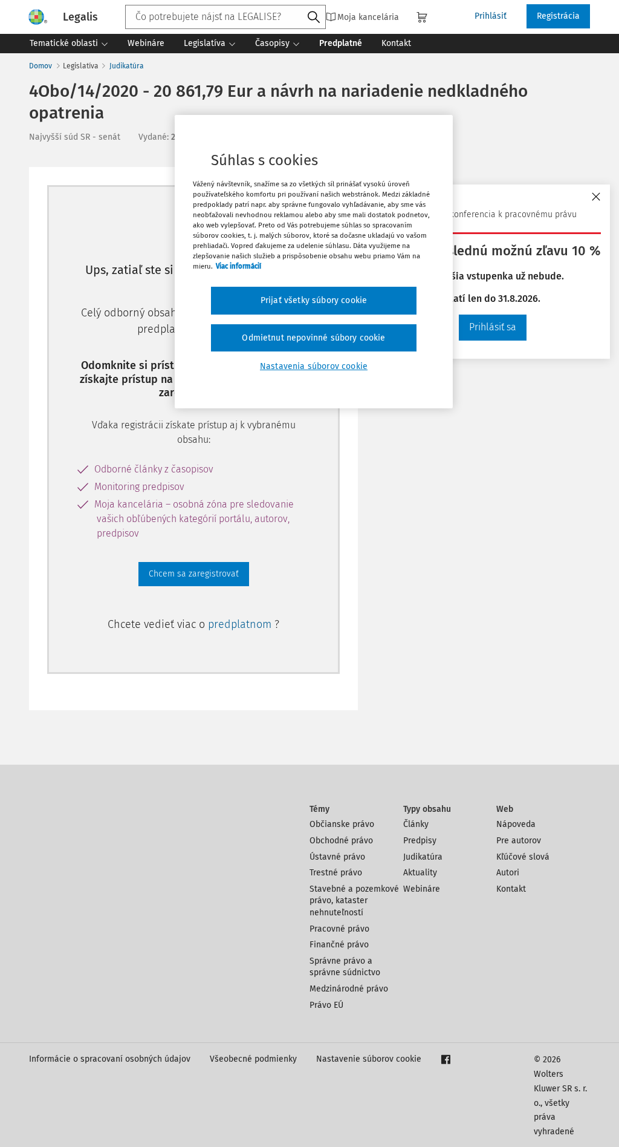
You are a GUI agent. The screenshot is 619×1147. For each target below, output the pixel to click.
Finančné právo (339, 944)
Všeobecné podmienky (253, 1059)
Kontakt (511, 889)
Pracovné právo (339, 929)
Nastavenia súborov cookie (314, 366)
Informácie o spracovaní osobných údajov (109, 1059)
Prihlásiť (491, 16)
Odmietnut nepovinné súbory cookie (313, 338)
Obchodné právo (341, 840)
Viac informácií (238, 266)
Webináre (421, 889)
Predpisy (419, 840)
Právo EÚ (326, 1005)
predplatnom (241, 624)
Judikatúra (126, 66)
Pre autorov (518, 840)
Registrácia (558, 16)
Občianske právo (342, 824)
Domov (40, 66)
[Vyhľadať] (313, 17)
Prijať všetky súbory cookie (314, 300)
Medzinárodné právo (349, 989)
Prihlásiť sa (492, 327)
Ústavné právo (337, 857)
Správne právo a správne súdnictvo (345, 967)
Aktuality (420, 873)
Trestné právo (336, 873)
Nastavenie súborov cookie (368, 1059)
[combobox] (225, 17)
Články (416, 824)
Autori (507, 873)
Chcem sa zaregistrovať (194, 574)
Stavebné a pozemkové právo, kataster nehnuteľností (354, 901)
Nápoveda (516, 824)
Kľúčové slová (522, 857)
